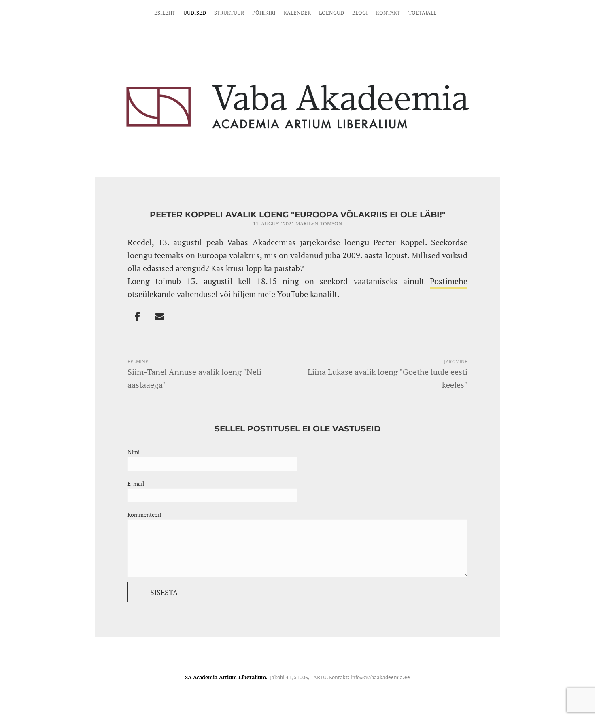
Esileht (164, 12)
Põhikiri (264, 12)
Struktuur (229, 12)
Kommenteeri (144, 514)
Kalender (297, 12)
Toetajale (422, 12)
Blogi (360, 12)
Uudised (194, 12)
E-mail (136, 483)
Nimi (134, 452)
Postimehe (449, 281)
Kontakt (388, 12)
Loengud (331, 12)
